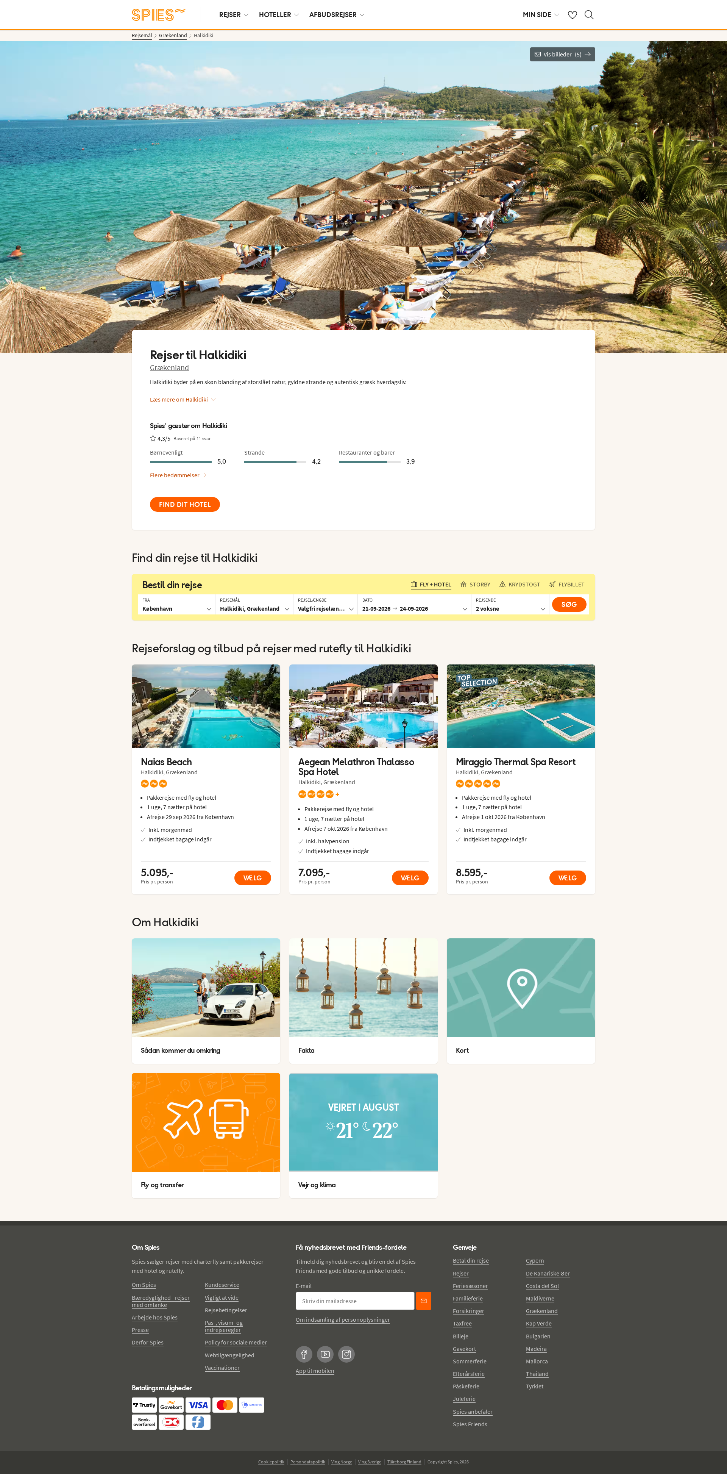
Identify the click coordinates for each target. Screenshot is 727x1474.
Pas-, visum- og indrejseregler (224, 1326)
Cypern (535, 1260)
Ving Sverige (369, 1462)
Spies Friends (470, 1424)
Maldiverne (540, 1298)
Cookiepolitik (271, 1462)
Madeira (536, 1348)
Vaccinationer (222, 1367)
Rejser (461, 1273)
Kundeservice (222, 1284)
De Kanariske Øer (548, 1273)
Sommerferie (470, 1361)
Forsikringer (468, 1311)
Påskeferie (466, 1386)
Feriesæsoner (470, 1286)
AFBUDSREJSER (333, 14)
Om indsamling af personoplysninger (343, 1319)
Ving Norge (341, 1462)
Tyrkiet (534, 1386)
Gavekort (464, 1348)
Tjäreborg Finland (404, 1462)
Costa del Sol (542, 1286)
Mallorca (537, 1361)
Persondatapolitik (307, 1462)
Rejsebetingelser (226, 1310)
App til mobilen (315, 1370)
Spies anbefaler (473, 1411)
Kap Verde (539, 1323)
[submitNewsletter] (423, 1301)
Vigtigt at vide (222, 1297)
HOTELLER (275, 14)
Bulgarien (538, 1336)
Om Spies (144, 1284)
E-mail (304, 1286)
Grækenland (169, 367)
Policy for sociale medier (236, 1342)
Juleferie (464, 1398)
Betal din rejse (471, 1260)
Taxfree (462, 1323)
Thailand (537, 1373)
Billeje (460, 1336)
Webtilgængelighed (229, 1355)
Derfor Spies (148, 1342)
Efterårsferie (469, 1373)
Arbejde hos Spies (155, 1317)
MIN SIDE (537, 14)
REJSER (230, 14)
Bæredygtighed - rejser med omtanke (161, 1301)
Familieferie (468, 1298)
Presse (140, 1329)
